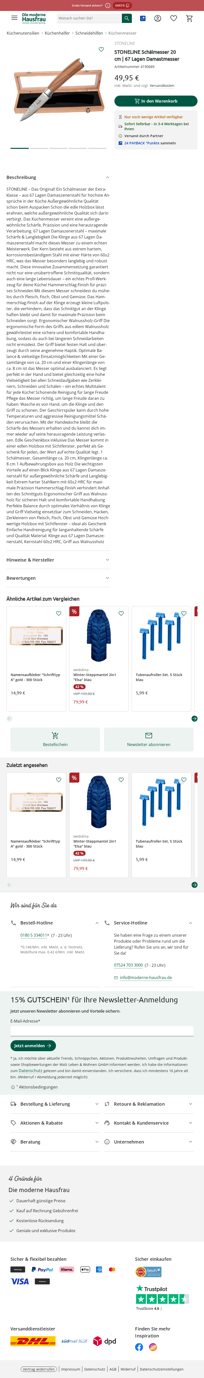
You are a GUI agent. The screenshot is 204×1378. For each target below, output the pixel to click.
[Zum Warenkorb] (190, 18)
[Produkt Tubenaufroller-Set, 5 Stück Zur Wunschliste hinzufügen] (184, 613)
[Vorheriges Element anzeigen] (9, 719)
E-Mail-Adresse (24, 1021)
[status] (88, 18)
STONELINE (124, 43)
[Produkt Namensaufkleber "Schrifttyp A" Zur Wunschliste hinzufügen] (58, 613)
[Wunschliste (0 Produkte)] (174, 18)
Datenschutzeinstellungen (162, 1369)
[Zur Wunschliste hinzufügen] (101, 49)
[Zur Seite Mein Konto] (158, 18)
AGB (112, 1369)
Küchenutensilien (23, 33)
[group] (58, 92)
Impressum (70, 1369)
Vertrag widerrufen (39, 1369)
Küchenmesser (122, 33)
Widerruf (128, 1369)
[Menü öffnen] (14, 18)
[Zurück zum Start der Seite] (199, 1343)
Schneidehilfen (89, 33)
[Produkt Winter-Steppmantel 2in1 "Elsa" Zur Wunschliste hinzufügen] (121, 613)
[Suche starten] (127, 18)
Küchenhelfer (57, 33)
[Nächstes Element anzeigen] (195, 719)
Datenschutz (31, 1070)
